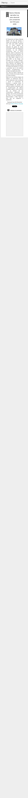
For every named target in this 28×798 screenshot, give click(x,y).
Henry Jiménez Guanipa (17, 103)
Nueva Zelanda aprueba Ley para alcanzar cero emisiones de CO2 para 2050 (14, 18)
